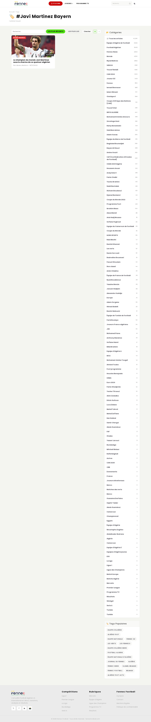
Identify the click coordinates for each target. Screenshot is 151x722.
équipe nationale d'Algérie (119, 657)
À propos (120, 696)
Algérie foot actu (116, 675)
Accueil (11, 12)
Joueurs (69, 3)
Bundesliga (66, 707)
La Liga (64, 703)
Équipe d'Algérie (95, 699)
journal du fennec (116, 662)
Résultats (92, 711)
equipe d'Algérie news (117, 648)
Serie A (64, 711)
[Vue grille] (95, 31)
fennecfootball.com (93, 719)
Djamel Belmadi (129, 666)
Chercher (87, 31)
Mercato (92, 696)
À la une (56, 3)
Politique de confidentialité (127, 707)
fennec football (115, 671)
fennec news (113, 666)
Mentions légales (123, 703)
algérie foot (113, 634)
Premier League (68, 699)
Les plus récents (55, 31)
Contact (120, 699)
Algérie (131, 662)
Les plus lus (73, 31)
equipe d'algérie (115, 630)
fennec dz (130, 639)
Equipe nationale (115, 639)
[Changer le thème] (134, 3)
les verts (112, 644)
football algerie (115, 653)
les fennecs (125, 644)
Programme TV (82, 3)
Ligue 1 (64, 696)
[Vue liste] (99, 31)
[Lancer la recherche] (130, 3)
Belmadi (129, 671)
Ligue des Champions (97, 703)
